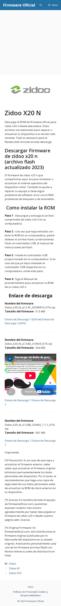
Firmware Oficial (19, 5)
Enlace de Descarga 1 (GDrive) (23, 319)
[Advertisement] (30, 42)
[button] (40, 5)
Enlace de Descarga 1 (18, 400)
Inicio (30, 586)
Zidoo (12, 563)
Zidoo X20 (15, 573)
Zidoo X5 (14, 568)
